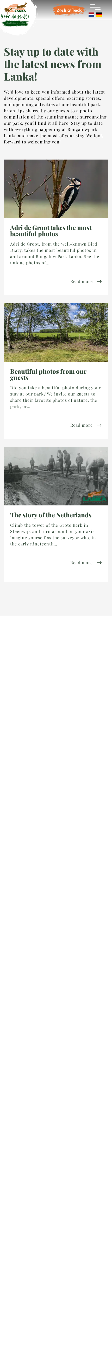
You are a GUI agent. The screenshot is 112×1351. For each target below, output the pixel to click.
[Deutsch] (99, 14)
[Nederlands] (91, 14)
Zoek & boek (69, 10)
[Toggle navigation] (95, 7)
